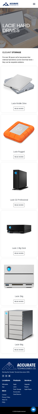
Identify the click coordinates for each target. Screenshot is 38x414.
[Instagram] (6, 376)
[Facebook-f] (3, 376)
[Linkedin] (9, 376)
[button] (34, 4)
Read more (19, 108)
